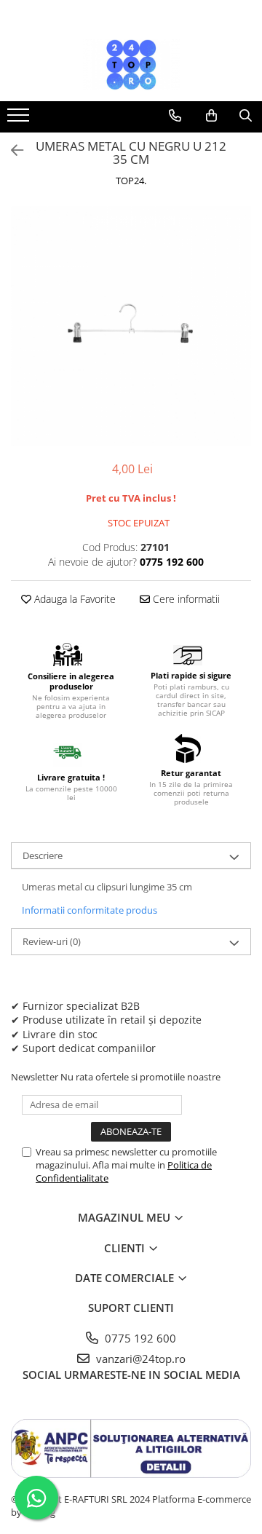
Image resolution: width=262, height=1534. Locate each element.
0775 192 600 (139, 1338)
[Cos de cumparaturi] (211, 115)
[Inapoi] (11, 150)
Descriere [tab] (43, 855)
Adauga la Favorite (73, 599)
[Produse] (20, 119)
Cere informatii (185, 599)
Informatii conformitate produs (89, 910)
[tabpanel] (131, 326)
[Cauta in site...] (245, 115)
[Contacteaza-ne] (175, 115)
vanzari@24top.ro (139, 1358)
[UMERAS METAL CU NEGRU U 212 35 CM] (131, 326)
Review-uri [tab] (52, 941)
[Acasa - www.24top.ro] (131, 64)
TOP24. (131, 180)
